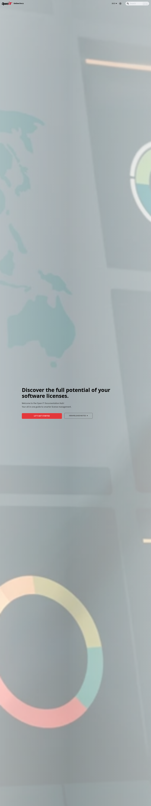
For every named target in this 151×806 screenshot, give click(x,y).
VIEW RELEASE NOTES (78, 415)
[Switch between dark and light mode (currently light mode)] (120, 3)
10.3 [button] (113, 3)
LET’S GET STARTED (42, 416)
